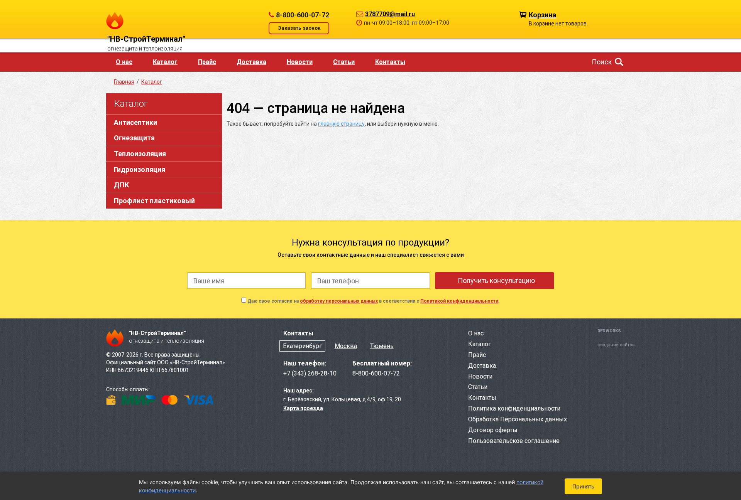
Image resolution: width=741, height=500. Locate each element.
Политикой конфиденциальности (459, 301)
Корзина (542, 14)
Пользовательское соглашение (514, 440)
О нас (124, 62)
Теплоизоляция (140, 154)
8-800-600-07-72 (302, 15)
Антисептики (135, 122)
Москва (346, 346)
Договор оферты (493, 430)
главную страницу (341, 124)
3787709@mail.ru (390, 14)
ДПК (121, 185)
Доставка (251, 62)
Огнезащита (134, 138)
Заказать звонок (299, 28)
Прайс (207, 62)
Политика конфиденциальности (514, 408)
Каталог (165, 62)
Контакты (390, 62)
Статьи (344, 62)
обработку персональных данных (339, 301)
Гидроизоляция (139, 169)
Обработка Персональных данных (517, 419)
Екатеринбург (302, 346)
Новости (300, 62)
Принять (583, 486)
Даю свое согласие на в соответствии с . (373, 301)
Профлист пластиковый (154, 201)
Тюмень (382, 346)
